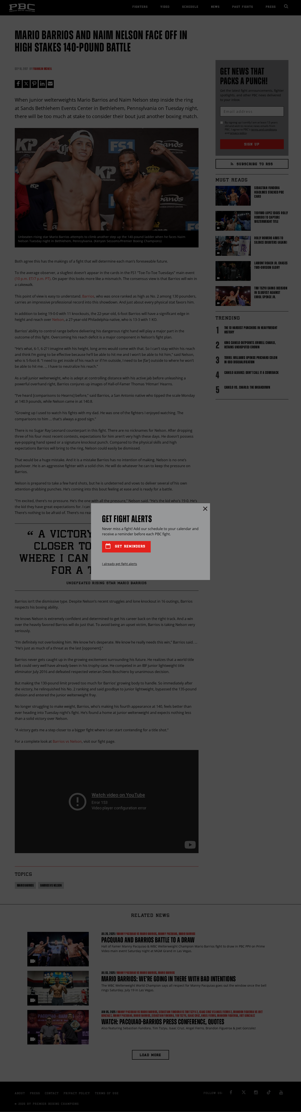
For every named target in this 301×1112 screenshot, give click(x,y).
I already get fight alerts (119, 564)
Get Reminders (129, 547)
